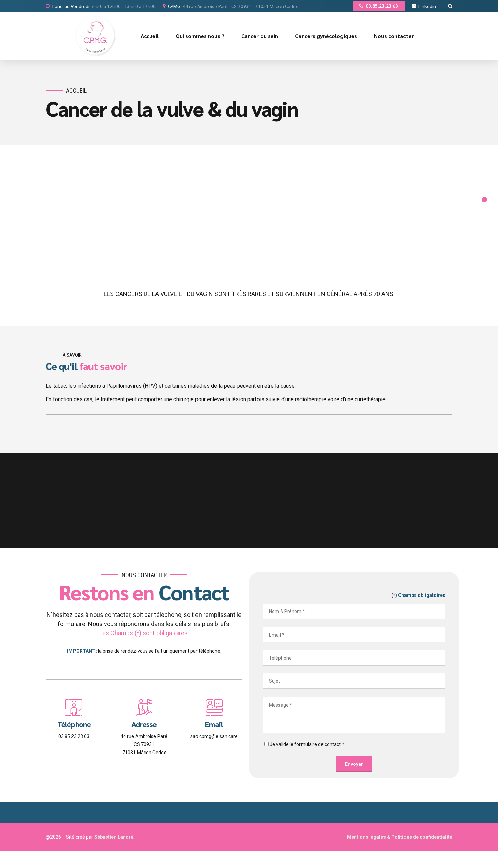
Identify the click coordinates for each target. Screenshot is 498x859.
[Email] (214, 707)
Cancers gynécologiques (326, 35)
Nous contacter (394, 35)
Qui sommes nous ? (199, 35)
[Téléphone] (73, 707)
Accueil (150, 35)
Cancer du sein (259, 35)
